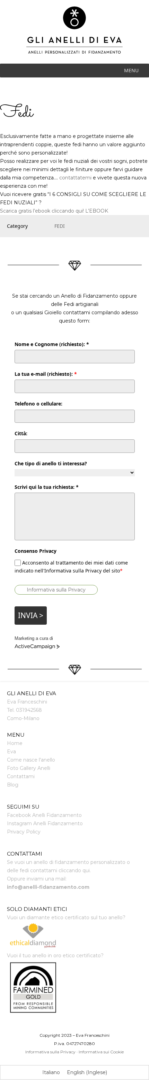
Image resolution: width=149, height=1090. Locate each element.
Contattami (21, 776)
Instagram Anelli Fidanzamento (45, 823)
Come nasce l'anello (31, 760)
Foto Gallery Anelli (28, 768)
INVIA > (30, 615)
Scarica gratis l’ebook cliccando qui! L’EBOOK (54, 211)
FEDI (59, 226)
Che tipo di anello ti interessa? (51, 463)
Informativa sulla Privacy (56, 590)
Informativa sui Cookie (101, 1051)
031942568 (29, 710)
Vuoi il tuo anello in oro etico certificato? (55, 955)
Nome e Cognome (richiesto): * (52, 344)
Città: (21, 433)
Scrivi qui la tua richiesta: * (47, 487)
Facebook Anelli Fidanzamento (44, 815)
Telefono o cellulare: (38, 403)
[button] (131, 70)
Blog (12, 785)
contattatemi (75, 178)
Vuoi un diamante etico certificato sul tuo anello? (66, 917)
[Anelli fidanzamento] (75, 35)
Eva (11, 751)
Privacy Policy (24, 832)
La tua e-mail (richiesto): (46, 374)
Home (15, 743)
